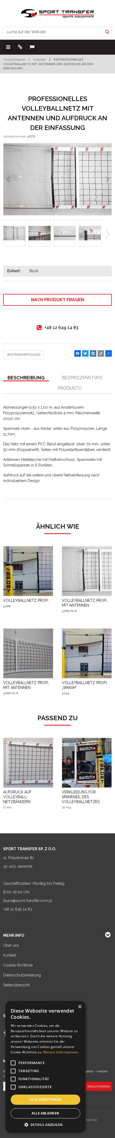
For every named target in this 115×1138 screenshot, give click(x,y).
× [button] (80, 1007)
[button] (26, 378)
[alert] (45, 1067)
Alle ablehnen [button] (45, 1113)
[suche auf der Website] (107, 32)
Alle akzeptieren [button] (45, 1099)
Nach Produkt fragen (57, 299)
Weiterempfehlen (23, 355)
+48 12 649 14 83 (17, 909)
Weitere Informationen (60, 1052)
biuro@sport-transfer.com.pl (27, 900)
